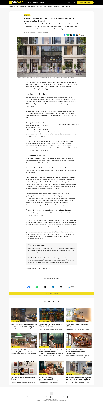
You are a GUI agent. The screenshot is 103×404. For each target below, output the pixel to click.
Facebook (59, 397)
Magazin (42, 2)
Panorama (39, 6)
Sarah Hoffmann (44, 32)
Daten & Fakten (20, 397)
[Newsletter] (69, 2)
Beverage (33, 6)
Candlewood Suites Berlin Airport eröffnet (77, 325)
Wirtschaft (16, 6)
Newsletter (77, 397)
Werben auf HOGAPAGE (85, 2)
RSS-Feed (83, 397)
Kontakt (53, 397)
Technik (45, 6)
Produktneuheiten (65, 6)
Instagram (70, 397)
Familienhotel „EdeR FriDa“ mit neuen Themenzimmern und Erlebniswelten (76, 351)
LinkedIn (65, 397)
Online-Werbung (29, 397)
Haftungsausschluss (54, 400)
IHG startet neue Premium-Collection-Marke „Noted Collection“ (51, 351)
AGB (48, 400)
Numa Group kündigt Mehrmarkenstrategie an (47, 378)
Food (28, 6)
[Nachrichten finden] (71, 2)
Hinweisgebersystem (62, 400)
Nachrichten (35, 2)
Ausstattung (57, 6)
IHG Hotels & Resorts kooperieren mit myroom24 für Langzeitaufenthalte (78, 378)
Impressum (45, 400)
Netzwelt (50, 6)
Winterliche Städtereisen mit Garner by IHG (23, 378)
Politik (11, 6)
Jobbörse (28, 2)
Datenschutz (39, 400)
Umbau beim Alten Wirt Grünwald (22, 350)
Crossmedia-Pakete (39, 397)
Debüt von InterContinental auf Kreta (24, 324)
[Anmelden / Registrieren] (74, 2)
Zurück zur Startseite (51, 294)
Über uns (48, 397)
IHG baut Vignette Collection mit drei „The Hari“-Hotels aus (51, 325)
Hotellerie (21, 10)
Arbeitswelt (23, 6)
